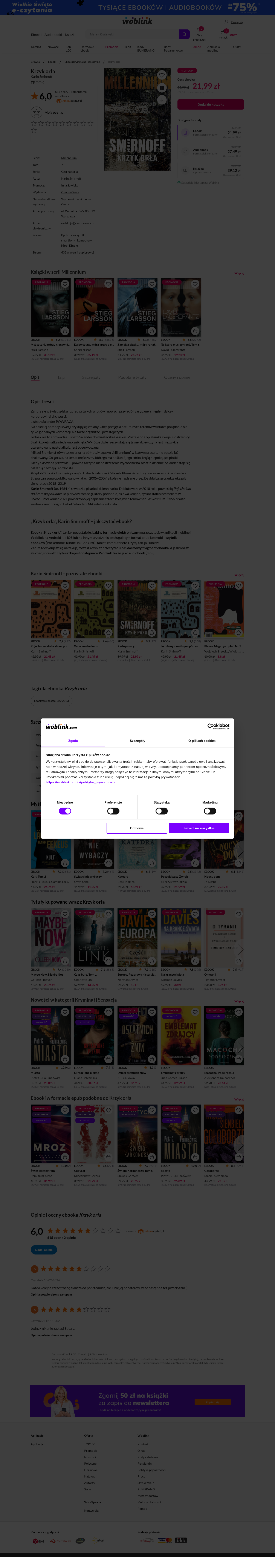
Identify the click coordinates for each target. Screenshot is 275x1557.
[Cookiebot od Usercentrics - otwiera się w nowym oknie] (210, 726)
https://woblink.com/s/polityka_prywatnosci (80, 782)
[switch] (113, 811)
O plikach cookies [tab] (201, 741)
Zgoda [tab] (73, 741)
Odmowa (137, 828)
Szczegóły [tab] (137, 741)
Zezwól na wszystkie (198, 828)
